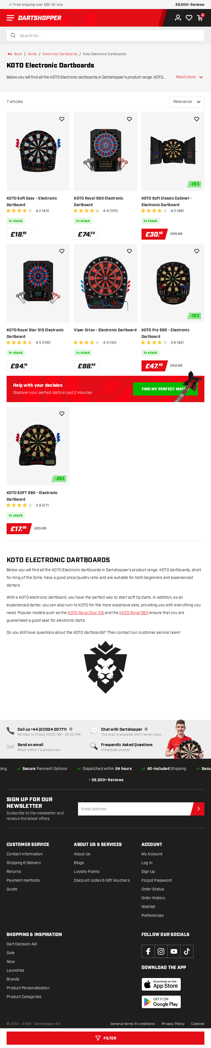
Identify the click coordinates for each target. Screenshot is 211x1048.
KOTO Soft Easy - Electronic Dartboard (32, 202)
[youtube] (174, 951)
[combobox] (108, 36)
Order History (153, 898)
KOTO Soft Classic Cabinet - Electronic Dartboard (166, 202)
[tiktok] (186, 951)
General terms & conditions (132, 1024)
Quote (12, 889)
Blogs (79, 863)
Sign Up (148, 871)
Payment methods (23, 880)
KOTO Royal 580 (133, 612)
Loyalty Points (86, 871)
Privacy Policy (173, 1024)
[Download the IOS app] (161, 984)
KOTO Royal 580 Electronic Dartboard (98, 202)
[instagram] (161, 951)
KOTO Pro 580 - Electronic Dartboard (165, 333)
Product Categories (24, 996)
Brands (13, 979)
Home (32, 54)
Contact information (25, 854)
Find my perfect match (165, 389)
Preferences (152, 915)
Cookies (197, 1024)
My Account (152, 854)
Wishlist (148, 906)
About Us (82, 854)
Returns (14, 871)
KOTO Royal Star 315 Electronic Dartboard (35, 333)
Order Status (152, 889)
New (11, 961)
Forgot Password (156, 880)
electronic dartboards (60, 54)
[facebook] (148, 951)
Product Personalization (28, 988)
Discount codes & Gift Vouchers (102, 880)
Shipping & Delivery (24, 863)
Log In (147, 863)
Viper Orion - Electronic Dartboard (105, 330)
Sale (11, 953)
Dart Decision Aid (22, 944)
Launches (15, 970)
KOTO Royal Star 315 (86, 612)
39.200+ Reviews (189, 4)
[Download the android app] (161, 1001)
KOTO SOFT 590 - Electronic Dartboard (32, 496)
